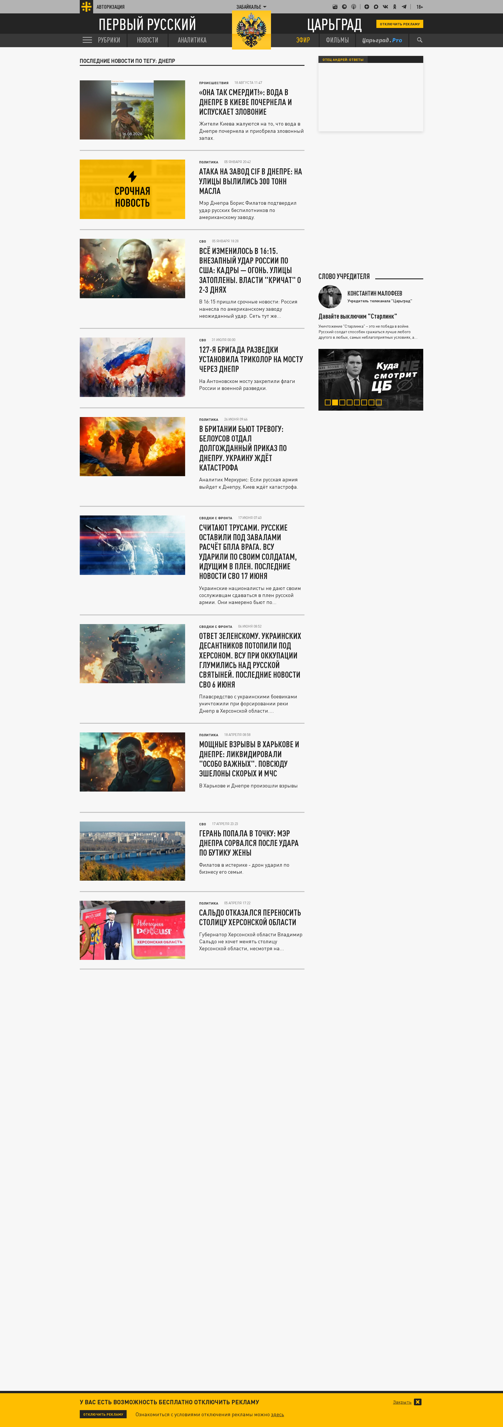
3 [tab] (343, 403)
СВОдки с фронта (215, 518)
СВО (202, 241)
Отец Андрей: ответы (343, 59)
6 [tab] (365, 403)
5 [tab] (358, 403)
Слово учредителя (344, 276)
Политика (208, 162)
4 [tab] (351, 403)
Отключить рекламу (400, 24)
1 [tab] (329, 403)
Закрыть (402, 1402)
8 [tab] (380, 403)
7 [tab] (372, 403)
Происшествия (214, 83)
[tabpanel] (370, 380)
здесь (277, 1414)
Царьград (334, 24)
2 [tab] (336, 403)
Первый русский (147, 24)
